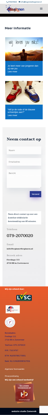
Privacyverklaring (12, 376)
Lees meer (12, 71)
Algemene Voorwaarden (14, 369)
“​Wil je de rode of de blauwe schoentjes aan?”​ (21, 111)
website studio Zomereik (24, 411)
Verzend (35, 194)
